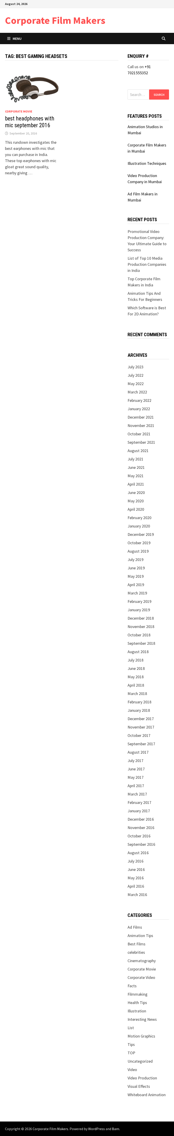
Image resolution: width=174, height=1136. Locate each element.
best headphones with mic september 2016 (29, 122)
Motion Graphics (141, 1036)
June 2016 (136, 869)
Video (132, 1069)
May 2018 (136, 676)
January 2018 (139, 710)
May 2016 (136, 877)
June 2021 (136, 467)
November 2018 (141, 626)
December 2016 (141, 819)
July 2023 (135, 366)
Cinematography (142, 960)
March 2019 (137, 593)
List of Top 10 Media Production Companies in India (147, 264)
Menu (17, 38)
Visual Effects (139, 1086)
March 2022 (137, 392)
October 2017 (139, 735)
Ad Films (135, 927)
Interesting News (142, 1019)
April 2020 (136, 509)
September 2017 (141, 743)
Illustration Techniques (147, 163)
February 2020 (139, 517)
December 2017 (141, 718)
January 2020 (139, 526)
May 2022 (136, 383)
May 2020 (136, 500)
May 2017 (136, 777)
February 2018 (139, 702)
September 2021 (141, 442)
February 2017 (139, 802)
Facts (132, 985)
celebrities (136, 952)
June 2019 (136, 567)
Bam (115, 1128)
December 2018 (141, 618)
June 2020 (136, 492)
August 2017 (138, 752)
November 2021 (141, 425)
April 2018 (136, 685)
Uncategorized (140, 1061)
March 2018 (137, 693)
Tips (131, 1044)
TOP (131, 1052)
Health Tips (137, 1002)
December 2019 (141, 534)
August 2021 (138, 450)
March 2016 (137, 894)
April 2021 (136, 484)
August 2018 (138, 651)
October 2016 (139, 836)
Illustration (137, 1011)
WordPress (96, 1128)
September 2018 (141, 643)
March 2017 (137, 794)
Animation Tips (140, 935)
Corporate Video (141, 977)
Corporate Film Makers (55, 20)
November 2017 (141, 727)
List (131, 1027)
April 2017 (136, 785)
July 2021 (135, 459)
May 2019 (136, 576)
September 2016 (141, 844)
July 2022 (135, 375)
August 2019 (138, 551)
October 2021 (139, 433)
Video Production (142, 1078)
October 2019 (139, 542)
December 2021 (141, 417)
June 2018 (136, 668)
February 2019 (139, 601)
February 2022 (139, 400)
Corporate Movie (18, 111)
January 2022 (139, 408)
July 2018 (135, 660)
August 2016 (138, 852)
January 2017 (139, 810)
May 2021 (136, 475)
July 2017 (135, 760)
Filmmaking (137, 994)
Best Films (136, 944)
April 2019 (136, 584)
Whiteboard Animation (147, 1094)
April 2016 (136, 886)
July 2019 (135, 559)
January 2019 (139, 609)
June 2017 (136, 769)
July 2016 (135, 861)
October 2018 (139, 635)
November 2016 (141, 827)
